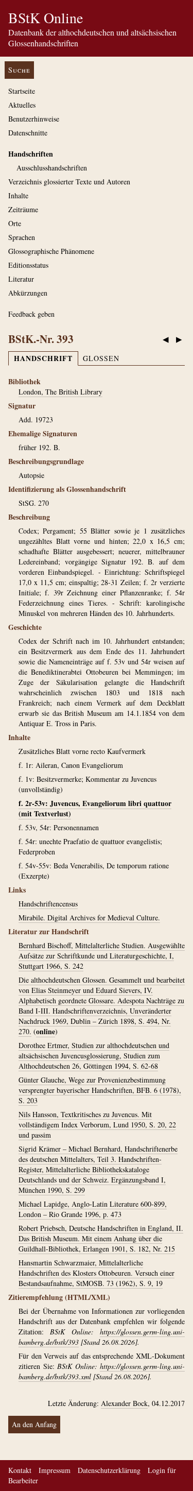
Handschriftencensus (48, 904)
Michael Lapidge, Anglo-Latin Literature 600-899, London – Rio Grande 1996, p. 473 (93, 1209)
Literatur (21, 279)
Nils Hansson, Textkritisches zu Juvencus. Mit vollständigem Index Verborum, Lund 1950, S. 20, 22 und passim (97, 1124)
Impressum (55, 1470)
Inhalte (18, 195)
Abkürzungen (27, 293)
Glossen (101, 358)
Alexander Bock (124, 1403)
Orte (14, 223)
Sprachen (21, 237)
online (45, 1031)
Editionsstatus (28, 265)
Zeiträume (23, 209)
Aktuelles (22, 105)
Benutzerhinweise (33, 119)
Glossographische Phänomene (51, 251)
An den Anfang (34, 1424)
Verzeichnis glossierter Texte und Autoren (69, 181)
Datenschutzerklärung (109, 1470)
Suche (19, 70)
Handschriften (30, 153)
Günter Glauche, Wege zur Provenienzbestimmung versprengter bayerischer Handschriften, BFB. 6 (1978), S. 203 (100, 1090)
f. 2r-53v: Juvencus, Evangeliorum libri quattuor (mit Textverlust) (95, 808)
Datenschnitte (27, 133)
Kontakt (19, 1470)
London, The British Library (60, 392)
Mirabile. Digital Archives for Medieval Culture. (89, 917)
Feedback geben (31, 314)
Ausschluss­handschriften (51, 168)
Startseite (21, 91)
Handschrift (43, 358)
